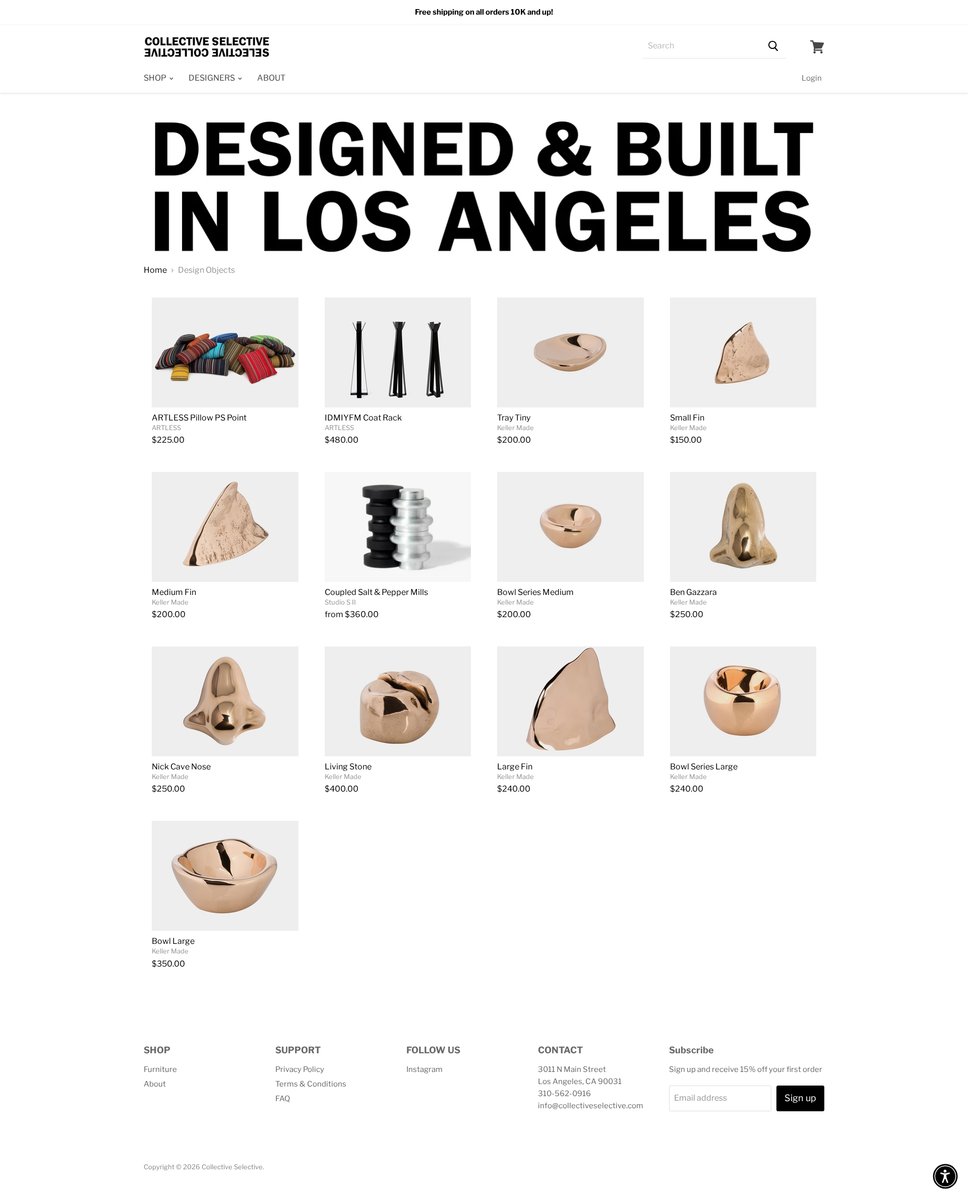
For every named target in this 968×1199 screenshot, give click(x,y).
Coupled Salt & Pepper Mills (376, 592)
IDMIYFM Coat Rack (363, 418)
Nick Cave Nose (181, 766)
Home (155, 270)
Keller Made (515, 428)
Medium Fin (174, 592)
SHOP (156, 78)
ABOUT (271, 78)
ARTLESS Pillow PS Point (199, 418)
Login (812, 78)
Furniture (160, 1069)
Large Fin (514, 766)
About (155, 1084)
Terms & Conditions (310, 1084)
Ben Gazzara (693, 592)
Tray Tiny (513, 418)
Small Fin (687, 418)
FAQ (282, 1098)
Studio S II (340, 602)
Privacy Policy (299, 1069)
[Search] (773, 46)
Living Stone (348, 766)
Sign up (800, 1098)
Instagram (424, 1069)
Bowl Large (173, 941)
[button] (945, 1176)
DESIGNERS (212, 78)
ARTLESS (166, 428)
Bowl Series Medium (535, 592)
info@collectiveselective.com (590, 1105)
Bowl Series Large (704, 766)
